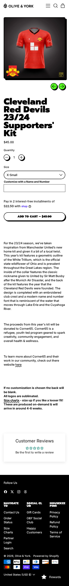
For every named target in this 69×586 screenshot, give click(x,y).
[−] (7, 157)
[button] (55, 5)
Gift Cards (34, 512)
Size (6, 167)
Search (8, 548)
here (18, 364)
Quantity (9, 150)
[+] (21, 157)
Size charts (11, 400)
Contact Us (11, 512)
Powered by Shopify (46, 555)
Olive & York (22, 555)
